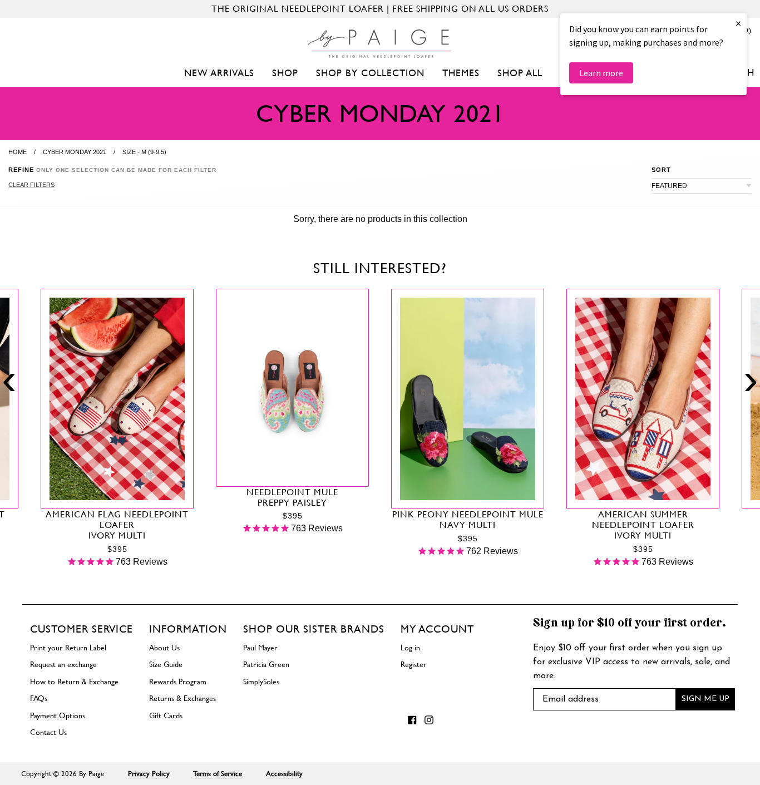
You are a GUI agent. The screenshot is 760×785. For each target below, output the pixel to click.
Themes (461, 72)
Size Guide (165, 664)
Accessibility (284, 773)
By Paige (91, 773)
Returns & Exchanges (182, 698)
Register (414, 664)
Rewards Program (177, 681)
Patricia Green (266, 664)
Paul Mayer (260, 647)
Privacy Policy (149, 773)
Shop (285, 72)
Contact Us (48, 732)
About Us (164, 647)
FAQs (38, 698)
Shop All (519, 72)
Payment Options (57, 715)
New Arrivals (219, 72)
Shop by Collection (370, 72)
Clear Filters (31, 184)
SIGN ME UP (705, 699)
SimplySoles (261, 681)
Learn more (601, 72)
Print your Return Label (68, 647)
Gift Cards (165, 715)
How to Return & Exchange (74, 681)
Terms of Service (217, 773)
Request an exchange (63, 664)
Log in (410, 647)
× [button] (738, 23)
